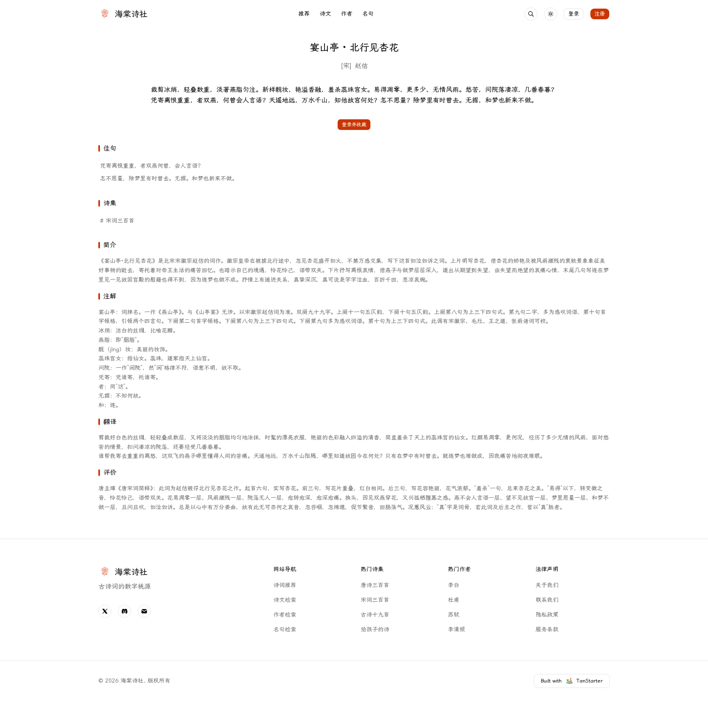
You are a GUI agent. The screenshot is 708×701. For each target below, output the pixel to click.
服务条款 (547, 629)
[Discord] (124, 611)
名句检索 (284, 629)
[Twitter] (104, 611)
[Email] (144, 611)
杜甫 (453, 599)
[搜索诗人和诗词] (531, 13)
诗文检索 (284, 599)
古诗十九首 (375, 614)
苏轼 (453, 614)
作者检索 (284, 614)
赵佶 (361, 66)
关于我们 (547, 585)
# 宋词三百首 (117, 220)
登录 (573, 14)
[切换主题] (550, 13)
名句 (368, 13)
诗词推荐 (284, 585)
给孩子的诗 (375, 629)
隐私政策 (547, 614)
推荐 (304, 13)
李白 (453, 585)
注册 (600, 14)
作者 (346, 13)
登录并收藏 (354, 124)
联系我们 (547, 599)
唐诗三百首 (375, 585)
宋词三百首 (375, 599)
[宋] (346, 66)
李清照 (456, 629)
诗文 (325, 13)
